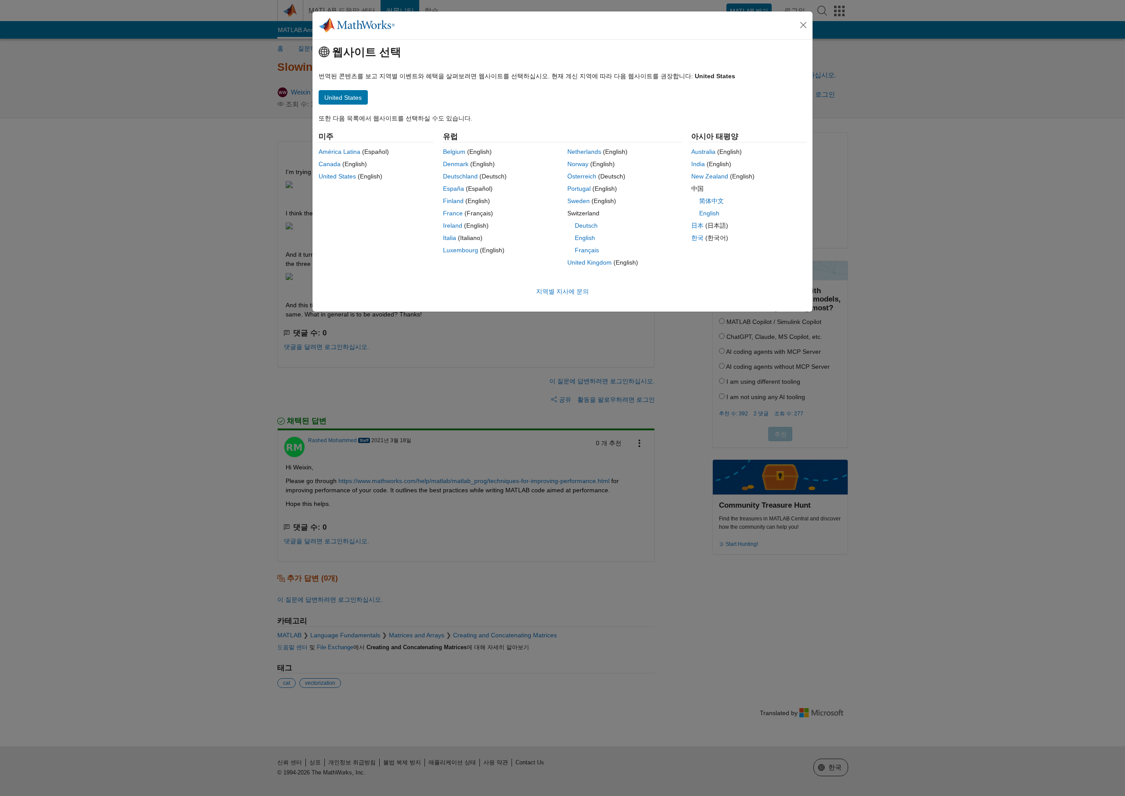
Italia (449, 237)
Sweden (578, 200)
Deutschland (460, 176)
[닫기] (803, 25)
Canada (330, 163)
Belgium (454, 151)
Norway (577, 163)
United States (337, 176)
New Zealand (709, 176)
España (453, 188)
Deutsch (586, 225)
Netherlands (584, 151)
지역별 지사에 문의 (562, 291)
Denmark (455, 163)
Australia (703, 151)
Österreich (581, 176)
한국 (697, 237)
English (585, 237)
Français (587, 250)
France (453, 213)
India (698, 163)
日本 (697, 225)
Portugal (579, 188)
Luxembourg (460, 250)
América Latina (339, 151)
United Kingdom (589, 262)
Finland (453, 200)
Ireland (452, 225)
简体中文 (711, 200)
